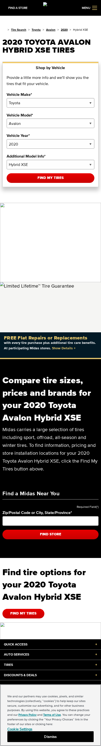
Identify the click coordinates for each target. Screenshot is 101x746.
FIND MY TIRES (23, 613)
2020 (64, 29)
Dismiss (50, 736)
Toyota (36, 29)
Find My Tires (51, 178)
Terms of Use (52, 715)
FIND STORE (50, 534)
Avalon (50, 29)
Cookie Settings (19, 729)
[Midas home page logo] (50, 7)
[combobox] (50, 103)
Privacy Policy (27, 715)
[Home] (4, 29)
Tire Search (18, 29)
